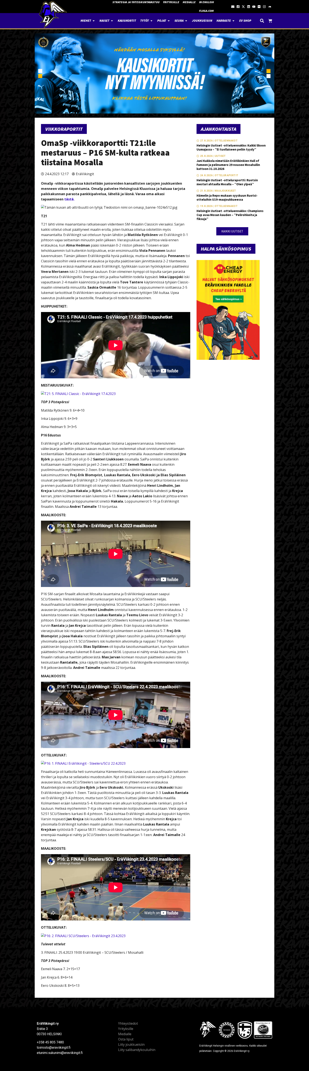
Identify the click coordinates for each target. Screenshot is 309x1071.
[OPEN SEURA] (186, 20)
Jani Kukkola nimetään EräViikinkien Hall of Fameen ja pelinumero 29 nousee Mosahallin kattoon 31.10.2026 (228, 165)
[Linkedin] (248, 6)
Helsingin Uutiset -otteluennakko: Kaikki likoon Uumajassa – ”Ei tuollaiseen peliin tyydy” (231, 147)
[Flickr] (259, 6)
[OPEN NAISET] (112, 20)
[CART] (270, 21)
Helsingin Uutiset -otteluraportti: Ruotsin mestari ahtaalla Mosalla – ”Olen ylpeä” (227, 182)
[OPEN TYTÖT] (151, 20)
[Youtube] (253, 6)
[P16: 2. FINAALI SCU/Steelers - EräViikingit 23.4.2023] (83, 936)
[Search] (262, 21)
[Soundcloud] (269, 6)
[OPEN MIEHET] (93, 20)
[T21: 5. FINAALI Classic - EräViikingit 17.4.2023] (78, 393)
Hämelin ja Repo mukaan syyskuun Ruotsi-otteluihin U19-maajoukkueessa (227, 197)
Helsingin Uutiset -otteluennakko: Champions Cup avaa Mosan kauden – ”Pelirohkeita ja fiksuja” (230, 215)
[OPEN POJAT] (168, 20)
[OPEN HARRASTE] (233, 20)
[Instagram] (264, 6)
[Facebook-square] (238, 6)
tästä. (69, 199)
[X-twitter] (243, 6)
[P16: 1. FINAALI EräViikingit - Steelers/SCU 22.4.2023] (83, 763)
